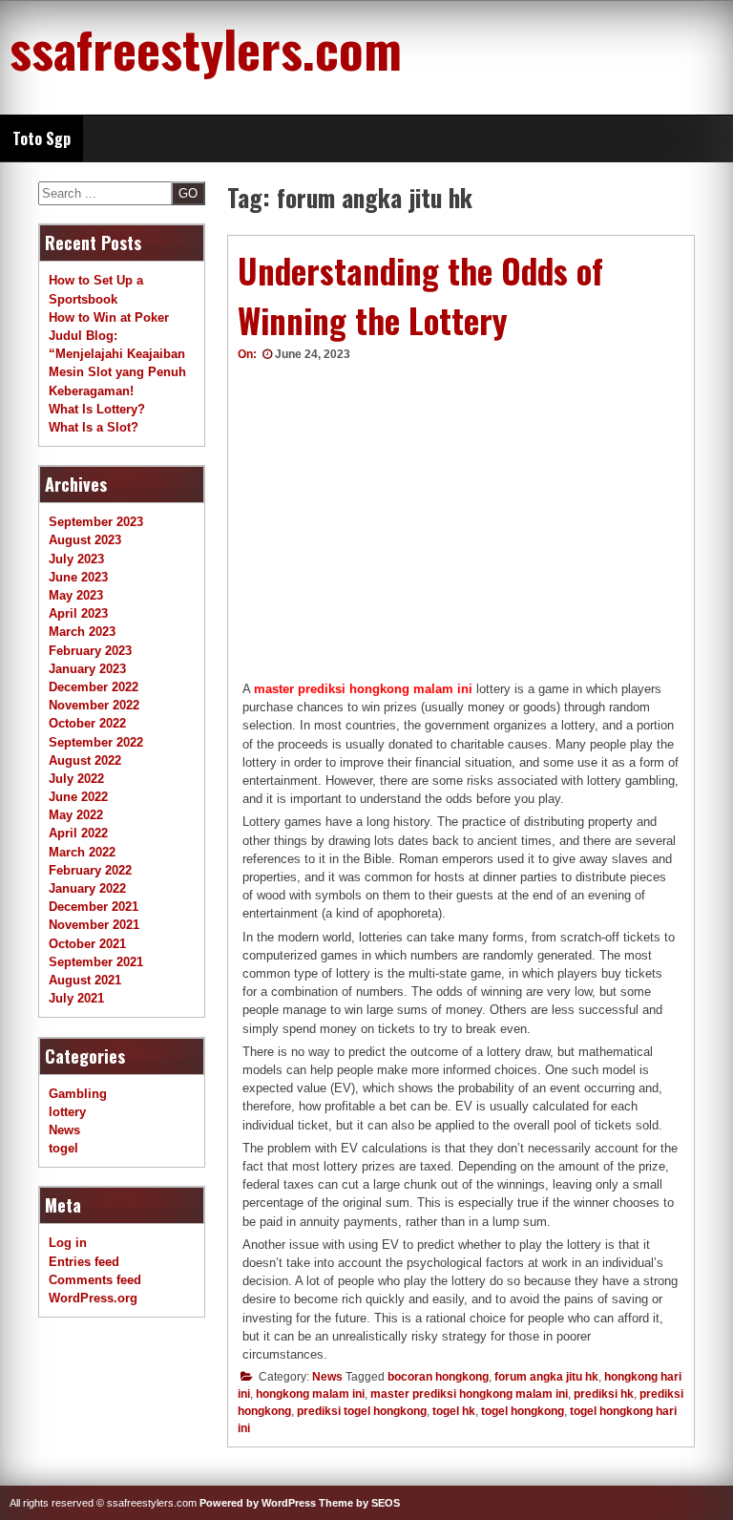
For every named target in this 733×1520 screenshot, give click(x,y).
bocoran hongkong (438, 1376)
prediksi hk (604, 1394)
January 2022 (87, 888)
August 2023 (85, 540)
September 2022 (96, 742)
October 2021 (87, 944)
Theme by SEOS (359, 1503)
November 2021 (94, 925)
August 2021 (85, 980)
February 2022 (90, 870)
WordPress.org (93, 1298)
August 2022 (85, 760)
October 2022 (87, 723)
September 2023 (96, 522)
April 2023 (78, 613)
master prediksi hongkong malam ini (363, 689)
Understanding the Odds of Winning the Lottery (420, 295)
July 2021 (76, 998)
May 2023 (76, 595)
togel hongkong (522, 1411)
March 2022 (82, 852)
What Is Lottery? (97, 409)
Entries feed (84, 1262)
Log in (68, 1242)
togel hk (453, 1411)
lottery (67, 1112)
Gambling (78, 1094)
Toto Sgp (41, 138)
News (327, 1376)
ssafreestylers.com (206, 48)
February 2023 (90, 651)
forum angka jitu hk (546, 1376)
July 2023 (76, 559)
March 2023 (82, 631)
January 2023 (87, 669)
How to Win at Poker (109, 317)
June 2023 (78, 577)
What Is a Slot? (93, 427)
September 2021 (96, 962)
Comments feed (95, 1280)
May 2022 (76, 815)
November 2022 (94, 705)
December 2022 (93, 687)
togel (63, 1148)
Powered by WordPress (257, 1503)
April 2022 (78, 833)
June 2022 (78, 797)
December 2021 (93, 906)
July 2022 (76, 778)
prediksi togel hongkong (362, 1411)
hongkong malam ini (310, 1394)
